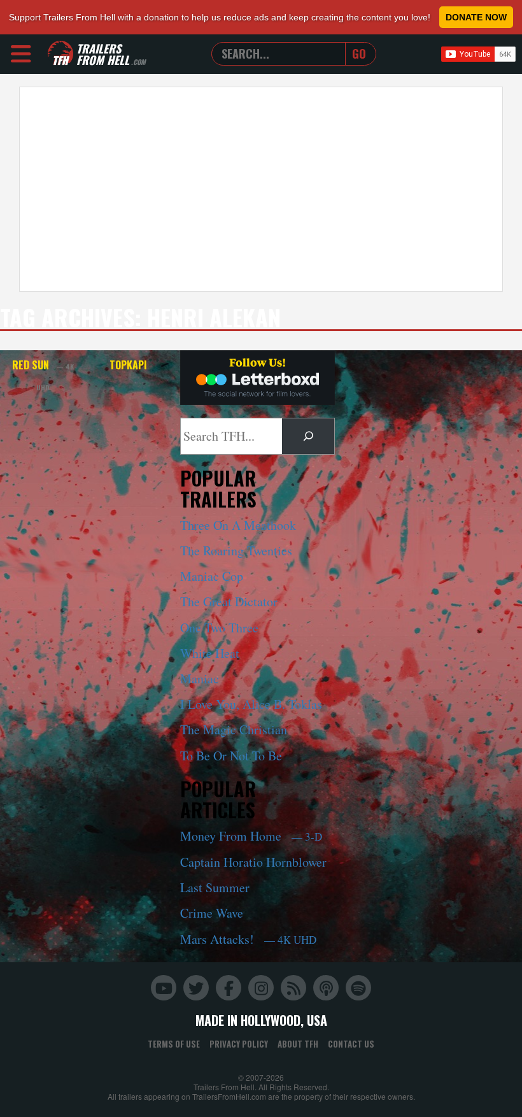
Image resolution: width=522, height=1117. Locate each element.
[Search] (308, 436)
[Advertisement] (261, 189)
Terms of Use (174, 1043)
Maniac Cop (211, 576)
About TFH (298, 1043)
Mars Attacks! (248, 939)
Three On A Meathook (238, 525)
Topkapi (128, 365)
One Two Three (219, 627)
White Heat (209, 653)
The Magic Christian (233, 729)
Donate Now (476, 17)
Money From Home (251, 835)
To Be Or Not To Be (231, 755)
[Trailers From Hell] (60, 54)
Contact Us (351, 1043)
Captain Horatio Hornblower (253, 862)
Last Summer (215, 887)
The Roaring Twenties (236, 550)
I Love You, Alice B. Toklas (251, 704)
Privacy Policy (238, 1043)
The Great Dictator (229, 601)
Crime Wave (211, 912)
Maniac (199, 678)
